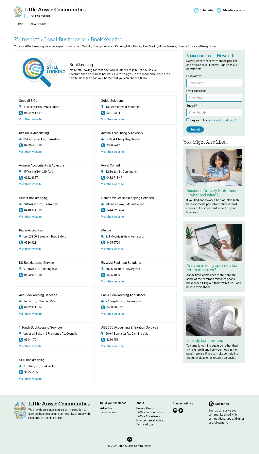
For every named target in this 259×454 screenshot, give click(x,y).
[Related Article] (214, 167)
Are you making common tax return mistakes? (211, 267)
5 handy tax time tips (204, 340)
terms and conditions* (222, 120)
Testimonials (108, 412)
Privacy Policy (145, 408)
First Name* (194, 76)
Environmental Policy (149, 420)
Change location (40, 15)
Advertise (106, 408)
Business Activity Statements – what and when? (212, 192)
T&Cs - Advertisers (148, 416)
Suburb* (191, 105)
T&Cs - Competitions (149, 412)
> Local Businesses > (65, 39)
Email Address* (196, 90)
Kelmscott (26, 39)
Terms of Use (145, 424)
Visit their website (30, 119)
